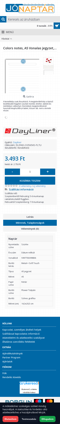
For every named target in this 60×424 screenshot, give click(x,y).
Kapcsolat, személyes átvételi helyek (21, 329)
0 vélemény (25, 186)
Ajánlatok (7, 361)
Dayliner (17, 142)
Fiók (4, 373)
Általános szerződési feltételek (18, 341)
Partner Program (11, 357)
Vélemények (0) (30, 228)
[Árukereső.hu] (29, 385)
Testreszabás (29, 419)
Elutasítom (10, 419)
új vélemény (39, 186)
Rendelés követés (11, 377)
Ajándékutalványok (12, 353)
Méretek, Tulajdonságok (30, 222)
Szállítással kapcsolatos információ (21, 333)
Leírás (30, 216)
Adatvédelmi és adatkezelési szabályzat (23, 337)
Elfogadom (47, 419)
